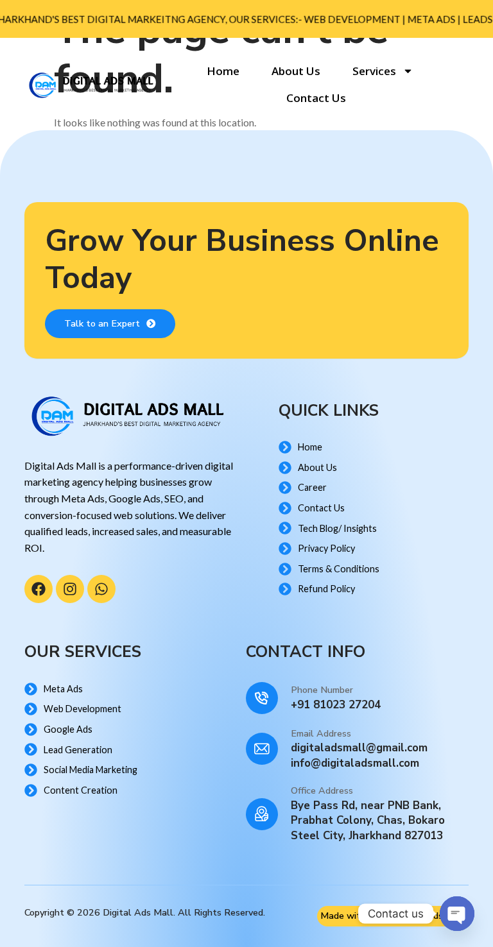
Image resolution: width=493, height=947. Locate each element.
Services (374, 71)
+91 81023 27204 (336, 704)
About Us (296, 71)
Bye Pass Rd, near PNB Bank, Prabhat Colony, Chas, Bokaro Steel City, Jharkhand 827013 (368, 821)
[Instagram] (70, 589)
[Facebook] (38, 589)
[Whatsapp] (101, 589)
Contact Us (316, 97)
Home (223, 71)
